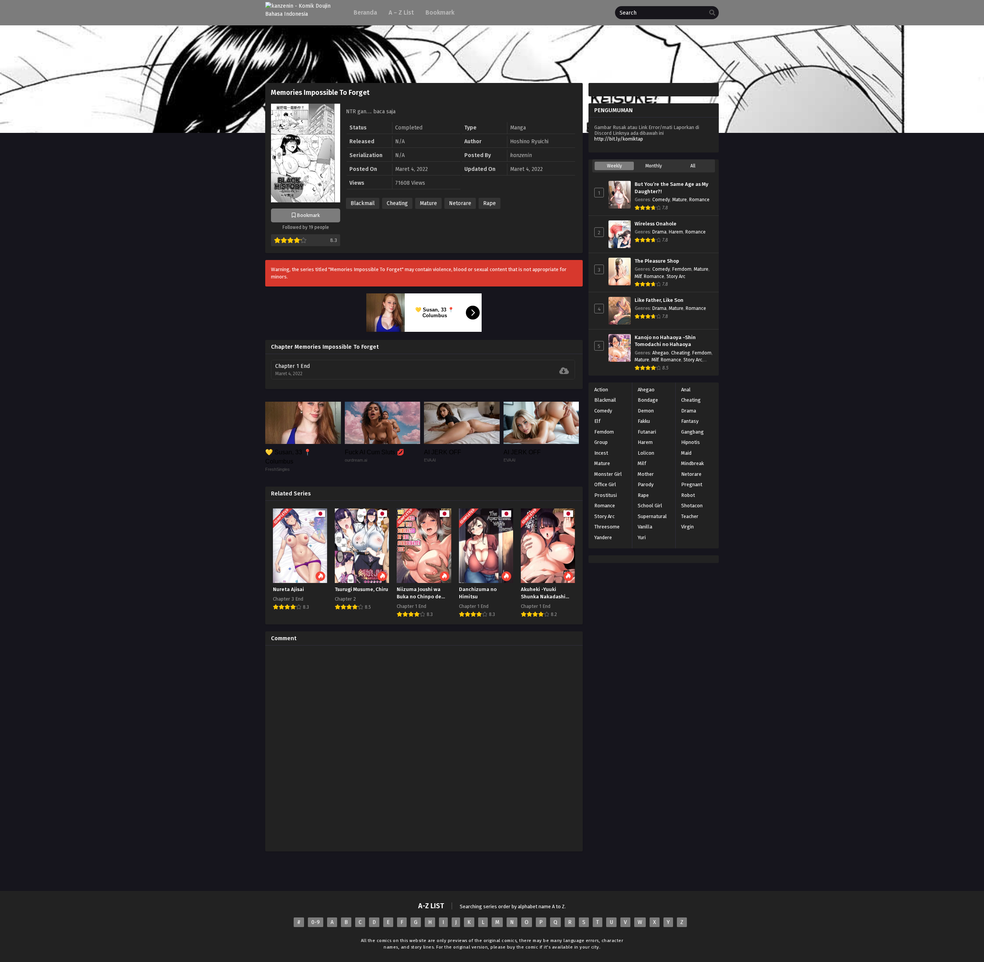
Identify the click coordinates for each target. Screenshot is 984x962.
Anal (686, 389)
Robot (688, 495)
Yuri (642, 537)
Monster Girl (608, 474)
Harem (676, 232)
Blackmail (363, 203)
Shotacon (692, 505)
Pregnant (691, 484)
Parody (645, 484)
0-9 (315, 922)
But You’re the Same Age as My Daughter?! (671, 188)
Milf (638, 276)
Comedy (661, 199)
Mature (428, 203)
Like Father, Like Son (659, 300)
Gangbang (692, 432)
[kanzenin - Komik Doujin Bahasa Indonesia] (302, 14)
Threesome (607, 527)
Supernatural (652, 516)
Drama (659, 232)
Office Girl (605, 484)
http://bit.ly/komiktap (618, 139)
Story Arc (676, 276)
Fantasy (689, 421)
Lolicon (646, 453)
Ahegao (660, 353)
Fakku (644, 421)
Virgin (687, 527)
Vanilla (645, 527)
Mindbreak (692, 463)
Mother (646, 474)
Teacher (689, 516)
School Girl (650, 505)
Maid (686, 453)
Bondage (648, 400)
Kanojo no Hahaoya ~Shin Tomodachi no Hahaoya (665, 341)
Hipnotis (690, 442)
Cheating (397, 203)
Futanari (647, 432)
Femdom (681, 269)
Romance (699, 199)
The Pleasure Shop (657, 261)
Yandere (603, 537)
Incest (601, 453)
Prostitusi (605, 495)
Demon (646, 411)
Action (601, 389)
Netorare (460, 203)
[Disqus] (424, 747)
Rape (489, 203)
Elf (597, 421)
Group (601, 442)
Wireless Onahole (655, 224)
